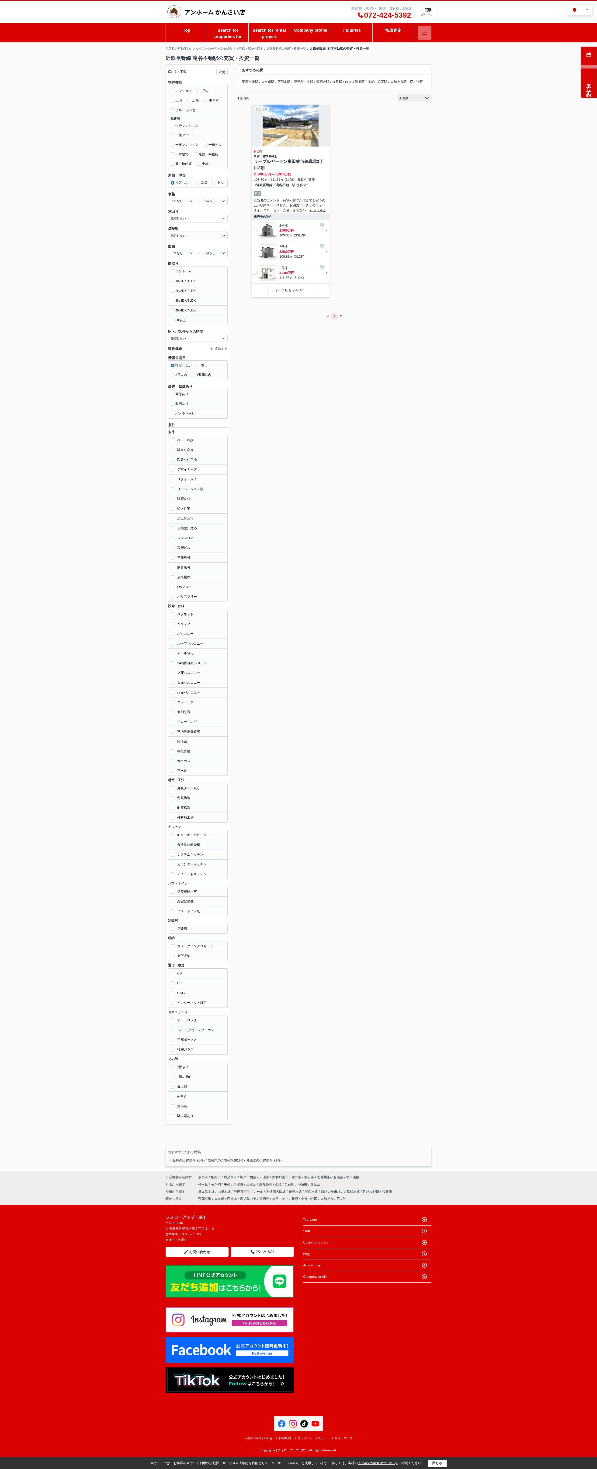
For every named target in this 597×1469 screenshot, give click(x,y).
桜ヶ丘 (203, 1184)
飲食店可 (183, 567)
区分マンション (186, 125)
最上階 (182, 1086)
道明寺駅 (322, 82)
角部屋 (182, 1106)
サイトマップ (344, 1438)
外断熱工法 (185, 817)
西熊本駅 (284, 82)
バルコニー (185, 633)
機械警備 (183, 751)
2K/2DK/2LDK (185, 291)
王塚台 (251, 1184)
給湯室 (182, 741)
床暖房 (182, 928)
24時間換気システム (192, 663)
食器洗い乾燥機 (188, 845)
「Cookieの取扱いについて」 (376, 1463)
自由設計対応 (187, 528)
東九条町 (266, 1184)
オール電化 (185, 653)
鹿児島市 (230, 1177)
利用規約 (285, 1438)
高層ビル (183, 548)
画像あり (181, 394)
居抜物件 (183, 577)
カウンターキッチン (192, 864)
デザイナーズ (187, 469)
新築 (204, 182)
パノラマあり (185, 413)
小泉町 (303, 1184)
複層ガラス (185, 1049)
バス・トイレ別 (188, 911)
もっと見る (317, 210)
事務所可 (183, 557)
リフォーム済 (187, 479)
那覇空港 (204, 1199)
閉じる (437, 1463)
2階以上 (183, 1067)
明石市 (309, 1177)
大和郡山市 (280, 1177)
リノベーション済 (190, 489)
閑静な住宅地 (187, 459)
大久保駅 (267, 82)
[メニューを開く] (424, 32)
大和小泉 (326, 1199)
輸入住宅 (183, 508)
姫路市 (216, 1177)
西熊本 (232, 1199)
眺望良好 (183, 499)
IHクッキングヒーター (193, 835)
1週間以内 (203, 375)
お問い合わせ (199, 1252)
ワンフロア (185, 538)
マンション (183, 91)
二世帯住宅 (185, 518)
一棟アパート (185, 135)
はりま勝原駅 (355, 82)
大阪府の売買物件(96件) (187, 1160)
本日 (204, 365)
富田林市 (262, 156)
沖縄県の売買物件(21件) (264, 1160)
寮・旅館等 (183, 164)
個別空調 (183, 712)
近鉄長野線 (264, 185)
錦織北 (273, 156)
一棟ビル (215, 145)
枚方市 (296, 1177)
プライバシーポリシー (313, 1438)
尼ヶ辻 (341, 1199)
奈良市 (203, 1177)
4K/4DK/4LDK (185, 310)
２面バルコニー (188, 673)
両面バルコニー (188, 692)
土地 (178, 100)
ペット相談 (185, 440)
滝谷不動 (282, 185)
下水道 (182, 770)
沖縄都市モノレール (249, 1191)
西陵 (279, 1184)
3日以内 (181, 375)
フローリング (187, 722)
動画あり (181, 404)
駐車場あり (185, 1116)
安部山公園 (309, 1199)
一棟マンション (186, 145)
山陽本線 (225, 1191)
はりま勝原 (290, 1199)
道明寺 (264, 1199)
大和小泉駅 (398, 82)
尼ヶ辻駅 (416, 82)
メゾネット (185, 614)
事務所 (214, 100)
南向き (182, 1096)
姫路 (275, 1199)
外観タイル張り (188, 788)
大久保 (219, 1199)
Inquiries (352, 30)
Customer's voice (316, 1242)
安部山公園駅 (377, 82)
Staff (306, 1231)
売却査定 (393, 30)
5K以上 (180, 320)
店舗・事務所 (208, 154)
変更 (222, 72)
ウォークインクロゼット (195, 946)
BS (179, 983)
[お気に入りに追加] (322, 225)
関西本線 (312, 1191)
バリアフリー (187, 596)
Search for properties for (228, 33)
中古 (220, 182)
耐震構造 (183, 808)
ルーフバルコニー (190, 643)
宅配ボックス (187, 1040)
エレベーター (187, 702)
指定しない (183, 182)
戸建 (205, 91)
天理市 (264, 1177)
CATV (181, 993)
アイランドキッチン (192, 874)
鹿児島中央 (248, 1199)
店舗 (195, 100)
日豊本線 (296, 1191)
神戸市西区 (248, 1177)
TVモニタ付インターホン (195, 1030)
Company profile (310, 30)
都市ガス (183, 761)
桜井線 (387, 1191)
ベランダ (183, 624)
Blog (306, 1254)
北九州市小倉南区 (330, 1177)
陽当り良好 (185, 450)
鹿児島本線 (206, 1191)
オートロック (187, 1020)
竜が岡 (216, 1184)
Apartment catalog (259, 1438)
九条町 (290, 1184)
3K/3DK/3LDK (185, 300)
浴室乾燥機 (185, 901)
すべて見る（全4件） (290, 290)
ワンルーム (183, 271)
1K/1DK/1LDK (185, 281)
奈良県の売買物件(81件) (225, 1160)
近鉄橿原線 (352, 1191)
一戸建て (181, 154)
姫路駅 (337, 82)
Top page (310, 1219)
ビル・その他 (185, 110)
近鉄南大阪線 (276, 1191)
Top (186, 30)
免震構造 (183, 798)
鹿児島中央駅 (303, 82)
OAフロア (184, 587)
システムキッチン (190, 854)
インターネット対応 (192, 1002)
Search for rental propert (269, 33)
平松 (227, 1184)
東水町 (238, 1184)
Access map (312, 1265)
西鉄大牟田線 (331, 1191)
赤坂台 (315, 1184)
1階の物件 (184, 1077)
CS (179, 973)
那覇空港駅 (250, 82)
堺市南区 (352, 1177)
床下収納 (183, 956)
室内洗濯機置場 (188, 731)
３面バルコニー (188, 682)
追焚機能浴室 (187, 891)
